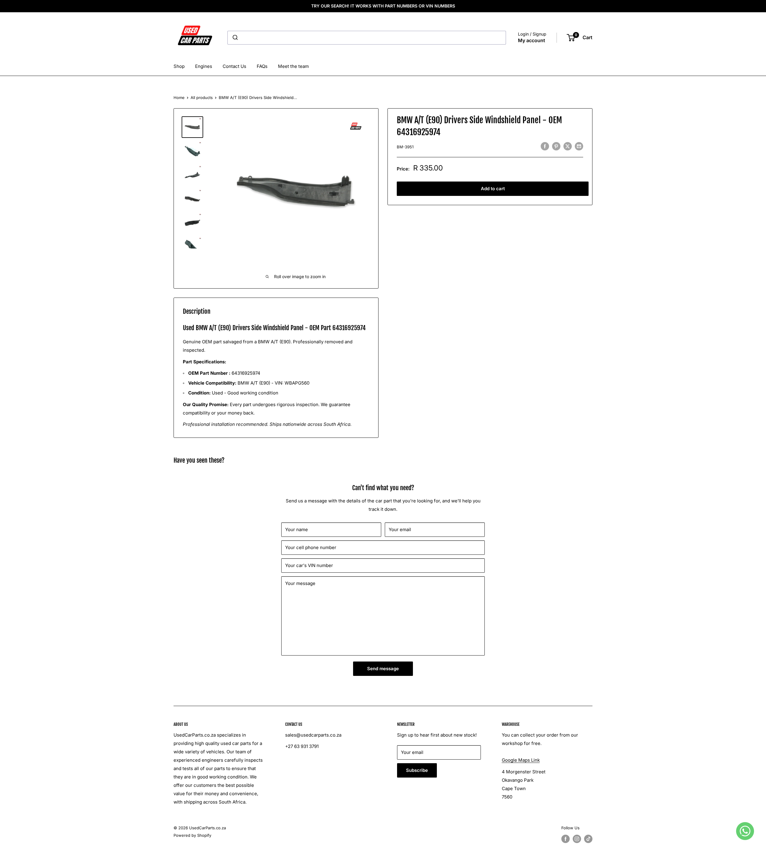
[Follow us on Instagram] (577, 839)
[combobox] (366, 38)
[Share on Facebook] (545, 146)
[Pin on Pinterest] (556, 146)
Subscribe (417, 770)
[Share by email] (579, 146)
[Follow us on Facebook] (565, 839)
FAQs (262, 66)
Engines (203, 66)
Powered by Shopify (192, 835)
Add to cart (493, 188)
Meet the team (293, 66)
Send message (383, 668)
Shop (179, 66)
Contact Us (234, 66)
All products (202, 97)
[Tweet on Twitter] (567, 146)
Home (179, 97)
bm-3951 (405, 146)
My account (531, 40)
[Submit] (235, 37)
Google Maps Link (521, 760)
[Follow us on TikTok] (588, 839)
